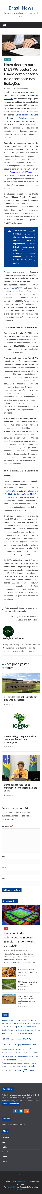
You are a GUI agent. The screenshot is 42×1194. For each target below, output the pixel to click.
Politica (7, 59)
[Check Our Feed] (26, 1109)
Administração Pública (10, 1020)
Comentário (7, 826)
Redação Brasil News (22, 88)
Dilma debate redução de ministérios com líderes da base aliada (20, 787)
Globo (22, 1033)
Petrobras (26, 1063)
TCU (26, 1070)
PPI (30, 1063)
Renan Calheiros (13, 1066)
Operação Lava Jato (16, 1063)
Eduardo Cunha (19, 1030)
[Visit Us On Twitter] (21, 1109)
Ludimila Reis (24, 1053)
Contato (5, 1161)
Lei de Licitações (19, 1049)
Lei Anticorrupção (7, 1049)
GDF (18, 1033)
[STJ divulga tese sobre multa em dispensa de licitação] (21, 674)
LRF (19, 1053)
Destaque (5, 1138)
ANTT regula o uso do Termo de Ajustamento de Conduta (24, 618)
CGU (30, 1020)
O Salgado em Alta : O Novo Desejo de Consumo (27, 971)
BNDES (25, 1020)
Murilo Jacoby (19, 1060)
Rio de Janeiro (23, 1066)
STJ (23, 1070)
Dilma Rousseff (30, 1027)
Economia (5, 1152)
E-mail (5, 867)
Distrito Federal (7, 1030)
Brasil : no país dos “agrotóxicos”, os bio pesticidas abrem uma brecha (26, 999)
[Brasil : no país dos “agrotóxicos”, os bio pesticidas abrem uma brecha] (9, 1001)
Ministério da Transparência (17, 1057)
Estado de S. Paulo (32, 1030)
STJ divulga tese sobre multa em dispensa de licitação (20, 698)
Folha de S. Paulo (9, 1033)
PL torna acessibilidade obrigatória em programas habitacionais (20, 609)
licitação (15, 1053)
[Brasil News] (4, 25)
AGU (20, 1020)
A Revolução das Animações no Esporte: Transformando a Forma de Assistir (19, 939)
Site (3, 878)
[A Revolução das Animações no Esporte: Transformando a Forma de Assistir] (21, 915)
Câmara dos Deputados (13, 1026)
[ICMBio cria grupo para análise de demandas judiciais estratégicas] (21, 714)
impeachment (14, 1039)
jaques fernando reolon (28, 1044)
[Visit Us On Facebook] (15, 1109)
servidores (13, 1070)
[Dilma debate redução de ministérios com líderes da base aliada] (21, 756)
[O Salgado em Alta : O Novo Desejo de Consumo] (9, 972)
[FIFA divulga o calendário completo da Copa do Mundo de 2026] (9, 986)
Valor (32, 1070)
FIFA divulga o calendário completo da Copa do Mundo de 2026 (27, 984)
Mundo (4, 1156)
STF (19, 1070)
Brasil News (21, 8)
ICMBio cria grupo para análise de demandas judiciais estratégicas (20, 739)
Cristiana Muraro (35, 1023)
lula (30, 1053)
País (6, 928)
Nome (5, 856)
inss (20, 1039)
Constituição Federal (15, 1023)
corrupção (26, 1023)
